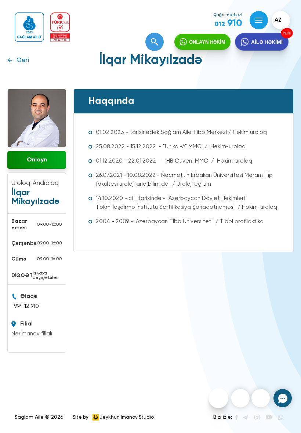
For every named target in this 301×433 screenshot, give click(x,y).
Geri (23, 60)
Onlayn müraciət (37, 163)
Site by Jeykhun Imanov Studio (113, 417)
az (278, 20)
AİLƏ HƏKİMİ (266, 42)
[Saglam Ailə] (29, 27)
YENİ (286, 33)
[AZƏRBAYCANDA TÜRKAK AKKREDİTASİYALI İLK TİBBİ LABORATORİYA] (60, 27)
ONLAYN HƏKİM (207, 42)
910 (228, 23)
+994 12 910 (25, 306)
